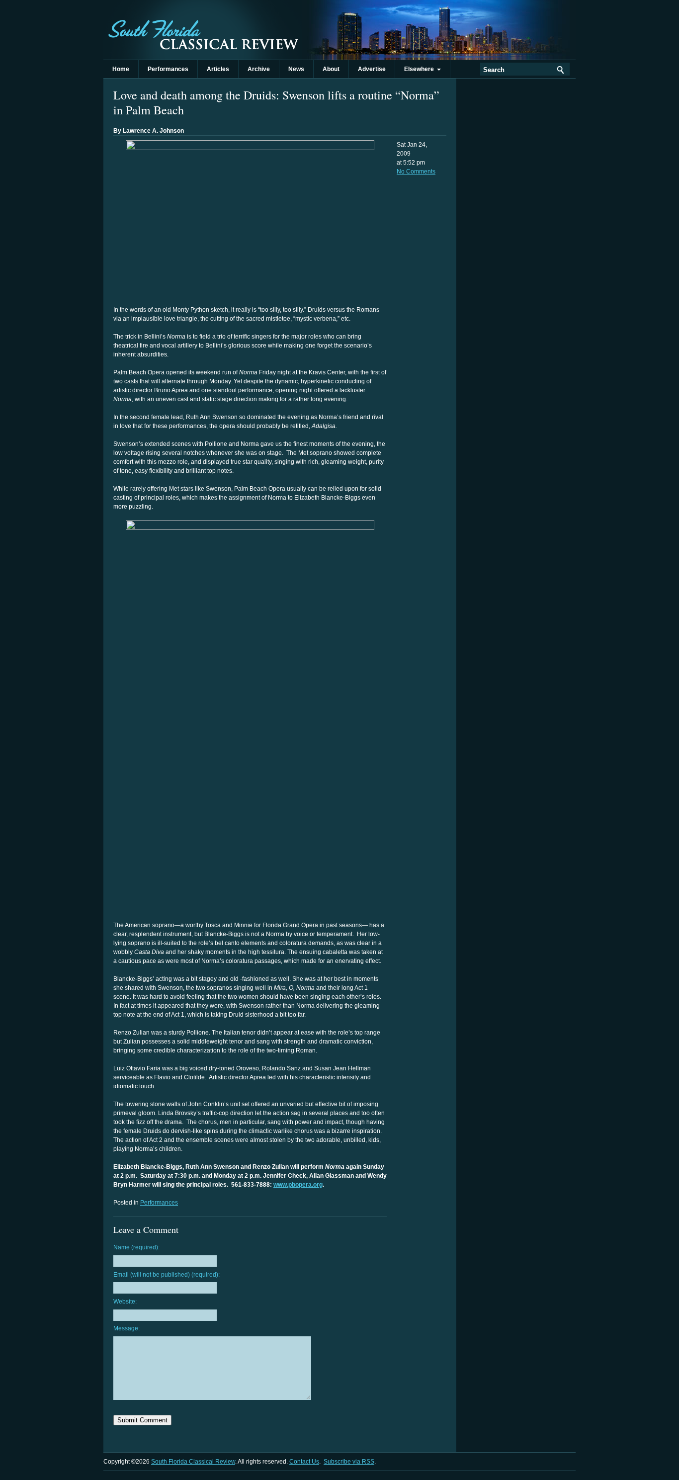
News (296, 69)
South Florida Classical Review (202, 30)
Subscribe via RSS (349, 1461)
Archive (259, 69)
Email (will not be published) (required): (166, 1274)
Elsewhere (420, 69)
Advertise (372, 69)
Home (120, 69)
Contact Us (304, 1461)
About (331, 69)
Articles (218, 69)
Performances (168, 69)
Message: (126, 1328)
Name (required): (136, 1247)
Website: (125, 1301)
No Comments (416, 171)
